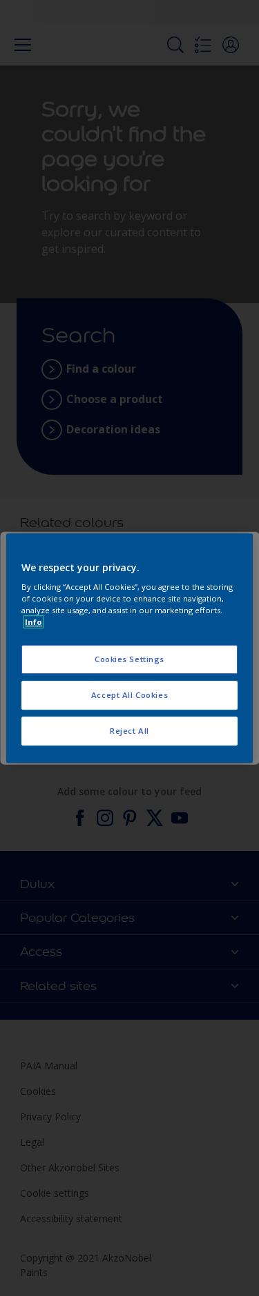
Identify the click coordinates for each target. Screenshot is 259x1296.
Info (33, 622)
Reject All (129, 731)
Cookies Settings (129, 660)
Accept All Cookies (129, 695)
